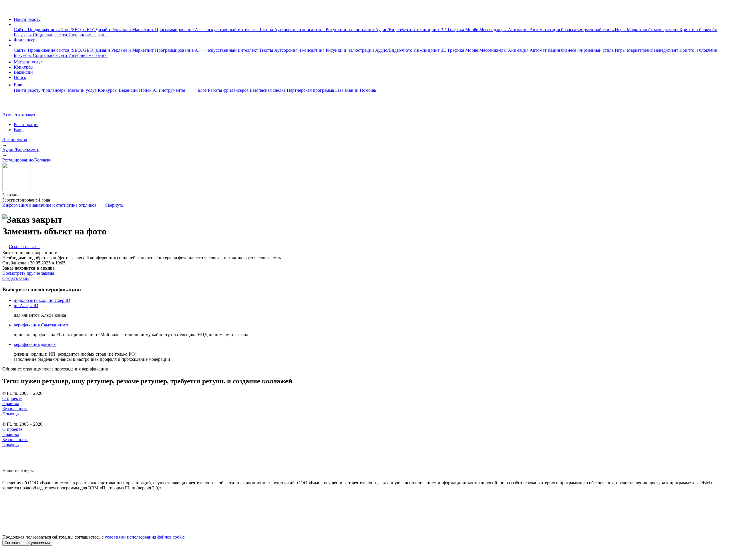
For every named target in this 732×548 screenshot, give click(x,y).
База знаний (347, 90)
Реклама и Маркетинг (133, 29)
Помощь (368, 90)
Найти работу (27, 19)
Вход (18, 129)
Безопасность (15, 408)
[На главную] (7, 9)
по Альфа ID (26, 305)
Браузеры (23, 34)
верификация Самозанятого (41, 324)
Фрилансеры (26, 39)
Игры (621, 29)
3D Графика (453, 29)
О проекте (12, 398)
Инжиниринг (427, 29)
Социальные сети (50, 34)
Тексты (266, 29)
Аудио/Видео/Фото (394, 29)
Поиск (20, 77)
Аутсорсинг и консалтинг (300, 29)
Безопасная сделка (268, 90)
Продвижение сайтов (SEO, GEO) (62, 29)
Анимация (519, 29)
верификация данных (35, 344)
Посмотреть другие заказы (28, 273)
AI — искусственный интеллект (227, 29)
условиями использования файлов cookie (145, 537)
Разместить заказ (18, 114)
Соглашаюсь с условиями (27, 543)
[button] (15, 24)
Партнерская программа (310, 90)
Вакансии (23, 72)
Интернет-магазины (88, 34)
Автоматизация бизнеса (553, 29)
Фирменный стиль (596, 29)
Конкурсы (23, 67)
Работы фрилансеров (228, 90)
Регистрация (26, 124)
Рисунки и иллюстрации (350, 29)
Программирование (175, 29)
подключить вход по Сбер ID (42, 300)
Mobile (472, 29)
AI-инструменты (169, 90)
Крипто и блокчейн (698, 29)
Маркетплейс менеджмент (653, 29)
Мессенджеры (493, 29)
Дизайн (103, 29)
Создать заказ (15, 278)
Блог (202, 90)
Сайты (21, 29)
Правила (10, 403)
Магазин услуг (29, 61)
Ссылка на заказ (24, 246)
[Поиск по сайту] (18, 105)
